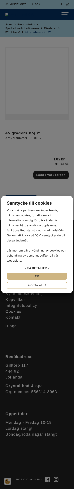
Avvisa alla (37, 285)
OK (37, 276)
